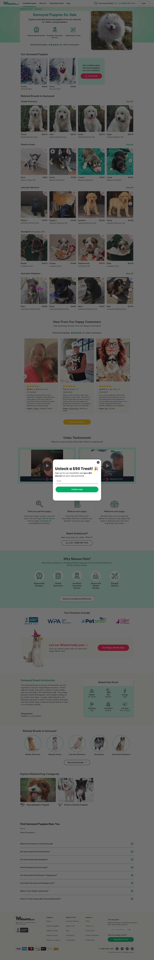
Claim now (77, 489)
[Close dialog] (98, 462)
